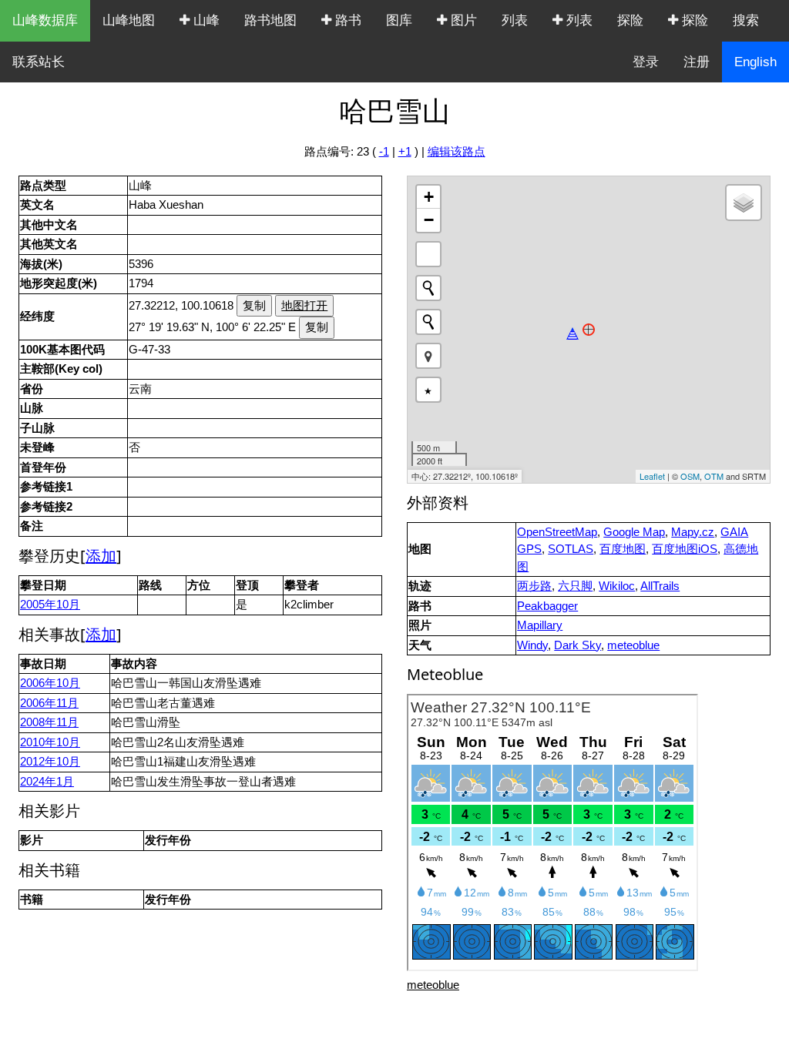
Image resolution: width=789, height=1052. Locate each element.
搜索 (746, 20)
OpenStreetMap (557, 531)
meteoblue (633, 645)
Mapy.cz (692, 531)
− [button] (429, 219)
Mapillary (539, 625)
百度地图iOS (684, 548)
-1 (384, 151)
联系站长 (38, 62)
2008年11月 (49, 722)
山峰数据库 (45, 20)
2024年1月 (47, 781)
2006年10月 (50, 682)
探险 (630, 20)
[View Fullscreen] (428, 254)
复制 (254, 305)
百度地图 (622, 548)
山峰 (205, 20)
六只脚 (575, 585)
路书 (346, 20)
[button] (428, 355)
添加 (101, 555)
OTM (714, 476)
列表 (515, 20)
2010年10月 (50, 742)
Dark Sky (577, 645)
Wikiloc (617, 585)
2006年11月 (49, 702)
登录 (646, 62)
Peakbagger (547, 605)
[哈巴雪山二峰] (572, 333)
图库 (399, 20)
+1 (404, 151)
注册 (696, 62)
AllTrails (660, 585)
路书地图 (270, 20)
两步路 (534, 585)
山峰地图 (128, 20)
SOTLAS (570, 548)
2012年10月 (50, 761)
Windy (532, 645)
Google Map (634, 531)
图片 (462, 20)
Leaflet (652, 476)
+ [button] (429, 196)
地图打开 (304, 305)
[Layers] (743, 202)
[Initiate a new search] (428, 288)
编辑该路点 (456, 151)
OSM (690, 476)
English (755, 62)
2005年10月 (50, 604)
